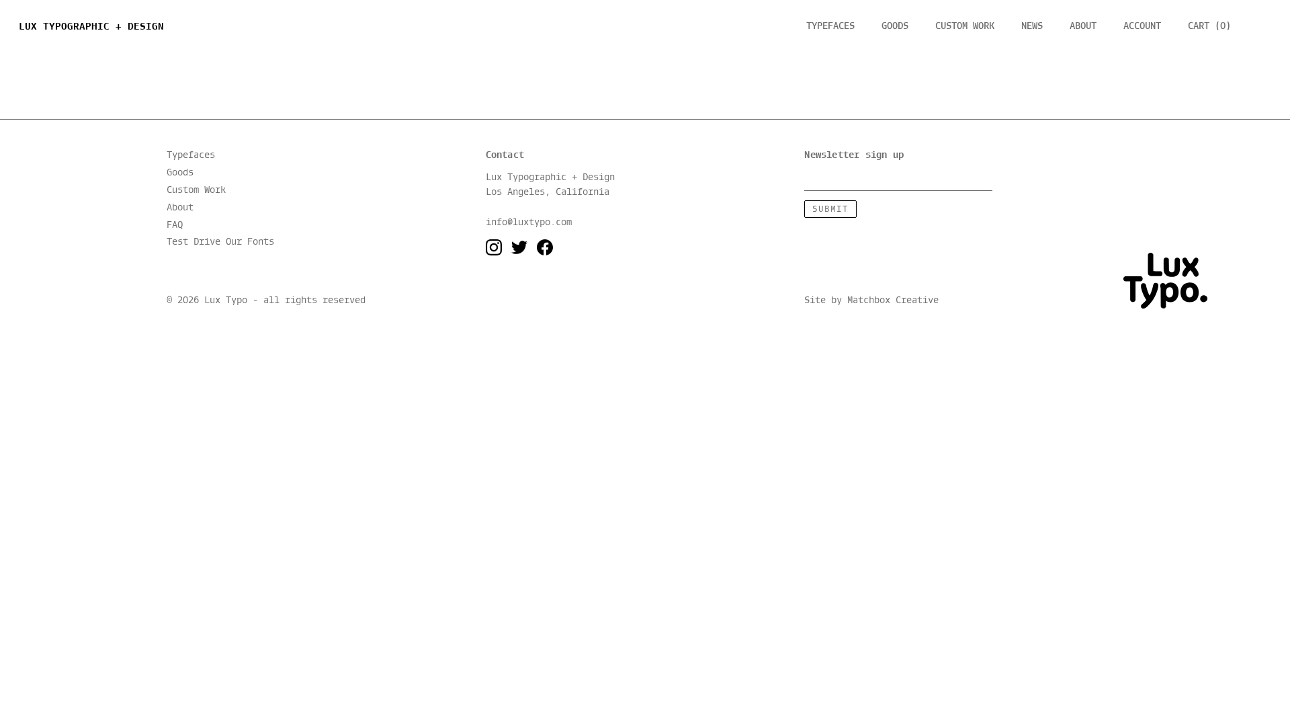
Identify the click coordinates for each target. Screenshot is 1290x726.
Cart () (1209, 26)
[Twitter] (519, 248)
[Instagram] (494, 248)
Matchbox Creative (893, 301)
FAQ (175, 225)
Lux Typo (91, 27)
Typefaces (830, 26)
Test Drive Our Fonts (220, 242)
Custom (964, 26)
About (1083, 26)
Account (1142, 26)
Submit (830, 209)
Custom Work (196, 190)
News (1032, 26)
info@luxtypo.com (529, 222)
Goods (895, 26)
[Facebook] (545, 248)
